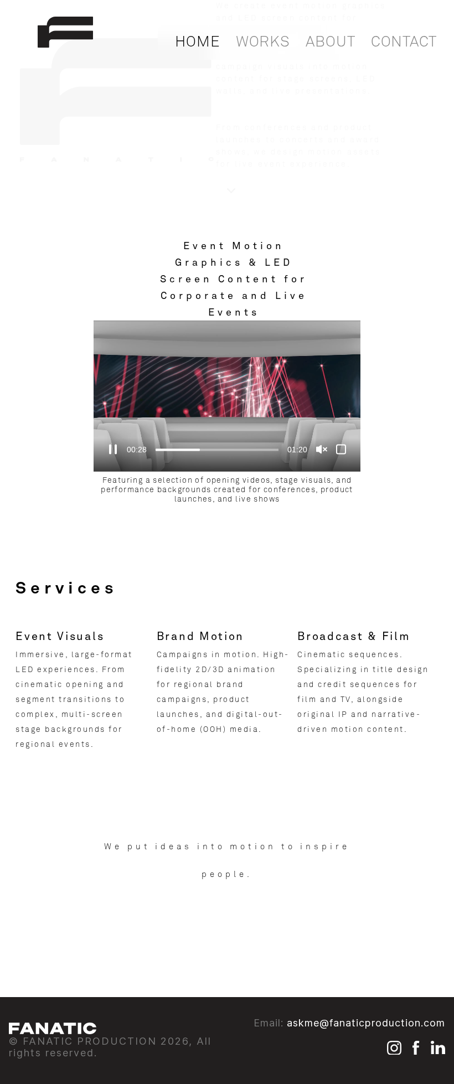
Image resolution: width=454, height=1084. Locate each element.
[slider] (217, 449)
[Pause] (113, 449)
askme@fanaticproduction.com (366, 1023)
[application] (227, 396)
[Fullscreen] (341, 449)
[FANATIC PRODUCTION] (65, 43)
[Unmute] (321, 449)
